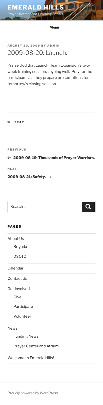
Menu (54, 27)
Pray (19, 122)
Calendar (16, 268)
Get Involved (19, 289)
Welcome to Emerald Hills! (31, 358)
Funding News (26, 336)
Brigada (20, 246)
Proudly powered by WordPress (33, 393)
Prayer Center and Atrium (36, 346)
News (13, 328)
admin (53, 45)
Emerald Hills (36, 7)
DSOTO (20, 256)
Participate (23, 306)
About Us (16, 238)
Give (18, 297)
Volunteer (22, 316)
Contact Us (17, 278)
